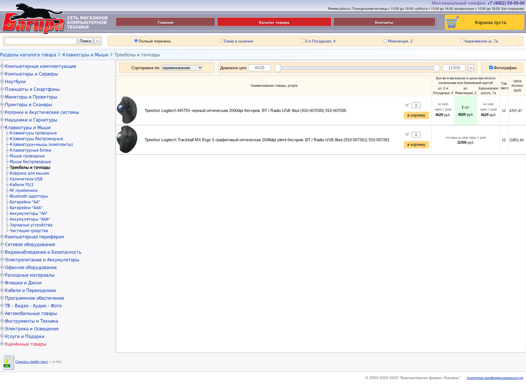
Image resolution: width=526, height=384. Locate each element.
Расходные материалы (30, 275)
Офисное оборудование (31, 267)
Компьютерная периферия (34, 236)
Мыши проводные (27, 156)
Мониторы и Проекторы (31, 97)
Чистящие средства (29, 230)
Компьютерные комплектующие (40, 66)
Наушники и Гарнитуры (31, 120)
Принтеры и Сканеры (28, 104)
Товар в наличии (238, 41)
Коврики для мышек (29, 173)
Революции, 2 (400, 41)
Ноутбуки (15, 81)
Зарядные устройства (31, 225)
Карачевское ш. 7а (481, 41)
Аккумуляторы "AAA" (30, 219)
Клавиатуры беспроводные (36, 138)
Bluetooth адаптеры (29, 196)
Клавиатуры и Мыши (85, 54)
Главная (165, 22)
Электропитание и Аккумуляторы (42, 259)
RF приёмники (24, 190)
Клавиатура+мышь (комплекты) (41, 144)
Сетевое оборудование (30, 244)
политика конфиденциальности (495, 378)
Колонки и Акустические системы (42, 112)
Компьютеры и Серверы (31, 74)
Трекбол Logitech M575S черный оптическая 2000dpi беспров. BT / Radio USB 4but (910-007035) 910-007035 (245, 110)
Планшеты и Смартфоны (32, 89)
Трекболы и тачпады (137, 54)
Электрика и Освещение (32, 328)
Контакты (384, 22)
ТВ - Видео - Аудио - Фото (33, 305)
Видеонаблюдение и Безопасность (43, 252)
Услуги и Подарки (24, 336)
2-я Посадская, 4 (320, 41)
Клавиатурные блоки (30, 150)
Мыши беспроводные (30, 161)
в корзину (416, 115)
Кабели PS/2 (22, 184)
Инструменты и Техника (31, 321)
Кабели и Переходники (30, 290)
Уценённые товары (25, 344)
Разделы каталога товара (28, 54)
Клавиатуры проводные (33, 133)
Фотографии (505, 67)
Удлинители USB (26, 179)
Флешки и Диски (23, 282)
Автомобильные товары (31, 313)
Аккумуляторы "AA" (29, 213)
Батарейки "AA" (25, 202)
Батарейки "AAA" (26, 207)
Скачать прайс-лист (31, 362)
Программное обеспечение (34, 298)
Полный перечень (155, 41)
